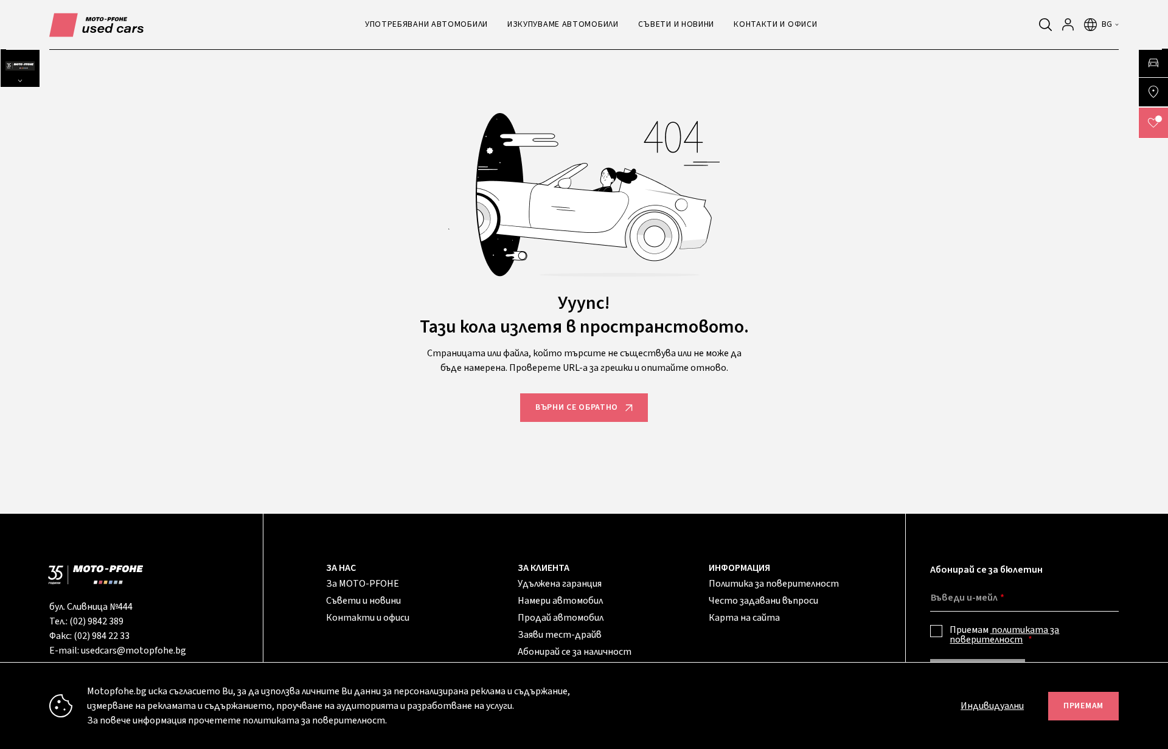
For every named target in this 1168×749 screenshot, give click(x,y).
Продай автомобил (560, 618)
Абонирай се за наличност (574, 652)
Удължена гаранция (560, 583)
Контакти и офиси (367, 618)
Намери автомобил (560, 601)
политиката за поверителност (1004, 634)
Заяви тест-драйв (560, 635)
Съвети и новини (363, 601)
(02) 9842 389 (96, 621)
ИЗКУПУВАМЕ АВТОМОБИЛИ (563, 24)
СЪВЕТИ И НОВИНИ (676, 24)
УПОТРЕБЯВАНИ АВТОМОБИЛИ (426, 24)
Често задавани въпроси (763, 601)
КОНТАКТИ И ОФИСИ (775, 24)
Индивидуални (992, 706)
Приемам (1004, 634)
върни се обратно (576, 407)
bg (1107, 24)
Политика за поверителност (774, 583)
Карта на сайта (744, 618)
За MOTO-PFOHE (362, 583)
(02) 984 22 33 (102, 636)
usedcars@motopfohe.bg (133, 650)
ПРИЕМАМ (1083, 706)
